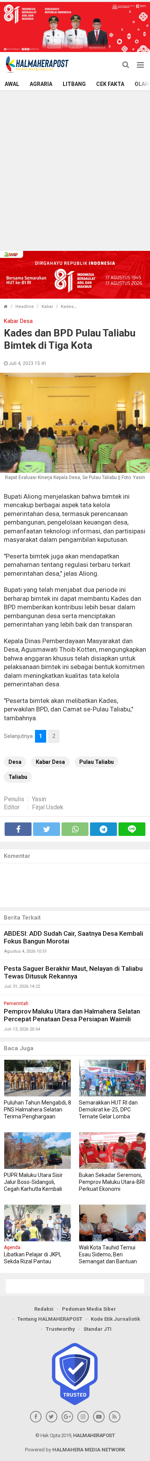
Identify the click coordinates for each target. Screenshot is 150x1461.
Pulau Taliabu (96, 762)
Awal (12, 84)
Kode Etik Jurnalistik (115, 1318)
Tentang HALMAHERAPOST (49, 1318)
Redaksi (43, 1308)
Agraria (41, 84)
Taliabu (17, 777)
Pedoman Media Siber (89, 1308)
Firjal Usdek (47, 807)
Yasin (39, 799)
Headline (24, 306)
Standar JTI (97, 1329)
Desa (15, 762)
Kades (67, 306)
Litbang (74, 84)
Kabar (47, 306)
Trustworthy (60, 1329)
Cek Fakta (110, 84)
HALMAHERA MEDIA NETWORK (88, 1450)
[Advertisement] (75, 170)
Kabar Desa (50, 762)
